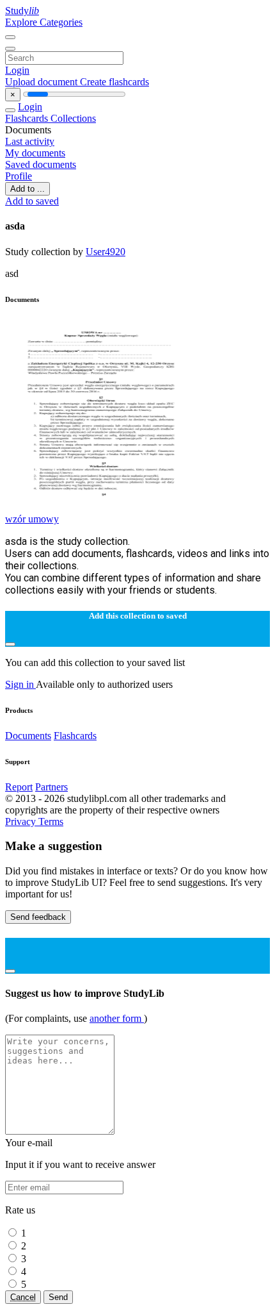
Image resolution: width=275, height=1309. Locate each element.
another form (117, 1018)
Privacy (21, 821)
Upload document (42, 81)
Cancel (23, 1297)
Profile (18, 176)
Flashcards (28, 118)
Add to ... (27, 189)
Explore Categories (43, 22)
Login (17, 70)
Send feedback (38, 917)
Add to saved (32, 201)
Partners (51, 786)
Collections (73, 118)
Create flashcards (114, 81)
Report (19, 786)
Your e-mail (28, 1142)
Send (58, 1297)
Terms (50, 821)
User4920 (105, 251)
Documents (28, 735)
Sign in (20, 684)
